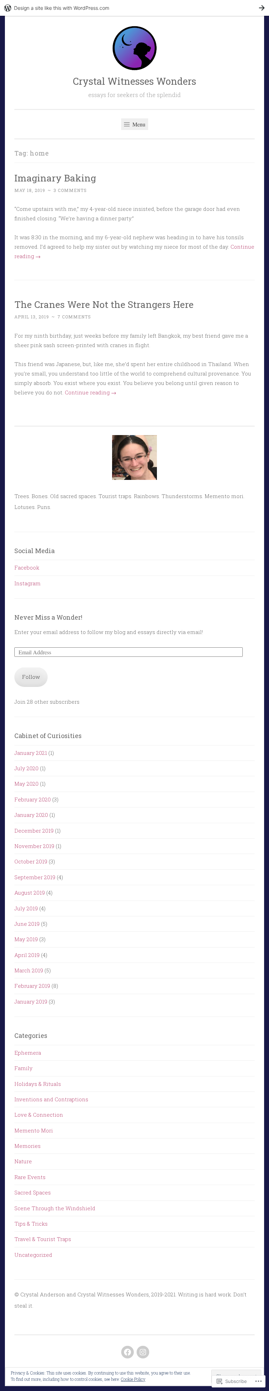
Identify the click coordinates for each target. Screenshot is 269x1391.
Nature (23, 1161)
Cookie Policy (133, 1379)
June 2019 (27, 923)
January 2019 (30, 1001)
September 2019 (34, 877)
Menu (138, 124)
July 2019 (26, 908)
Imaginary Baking (55, 178)
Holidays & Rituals (37, 1083)
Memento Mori (33, 1130)
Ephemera (27, 1052)
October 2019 (30, 861)
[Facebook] (127, 1352)
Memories (27, 1145)
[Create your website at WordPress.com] (134, 8)
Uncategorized (33, 1254)
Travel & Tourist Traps (42, 1238)
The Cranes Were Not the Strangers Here (104, 304)
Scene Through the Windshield (54, 1208)
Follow (31, 676)
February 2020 (32, 799)
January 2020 (31, 814)
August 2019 (29, 892)
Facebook (26, 567)
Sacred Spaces (32, 1192)
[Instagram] (143, 1352)
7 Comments (74, 316)
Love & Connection (38, 1114)
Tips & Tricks (31, 1223)
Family (23, 1068)
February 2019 (32, 985)
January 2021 (30, 752)
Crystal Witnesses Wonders (134, 81)
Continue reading (90, 392)
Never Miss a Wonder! (48, 617)
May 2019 (26, 939)
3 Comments (70, 190)
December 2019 (34, 830)
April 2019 (27, 954)
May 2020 (26, 783)
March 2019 (28, 970)
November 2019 (34, 845)
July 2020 (26, 768)
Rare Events (30, 1176)
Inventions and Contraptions (51, 1099)
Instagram (27, 583)
